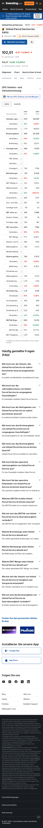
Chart (16, 72)
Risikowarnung (7, 813)
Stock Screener (16, 9)
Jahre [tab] (6, 104)
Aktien (5, 9)
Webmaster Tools (9, 709)
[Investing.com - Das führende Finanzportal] (14, 3)
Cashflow (30, 78)
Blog (3, 694)
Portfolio (5, 704)
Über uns (27, 694)
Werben (26, 699)
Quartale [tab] (17, 104)
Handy (4, 699)
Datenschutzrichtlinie (9, 805)
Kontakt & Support (30, 704)
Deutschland (31, 9)
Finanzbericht (6, 78)
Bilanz (22, 78)
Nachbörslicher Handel (13, 66)
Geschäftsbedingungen (10, 797)
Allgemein (6, 72)
